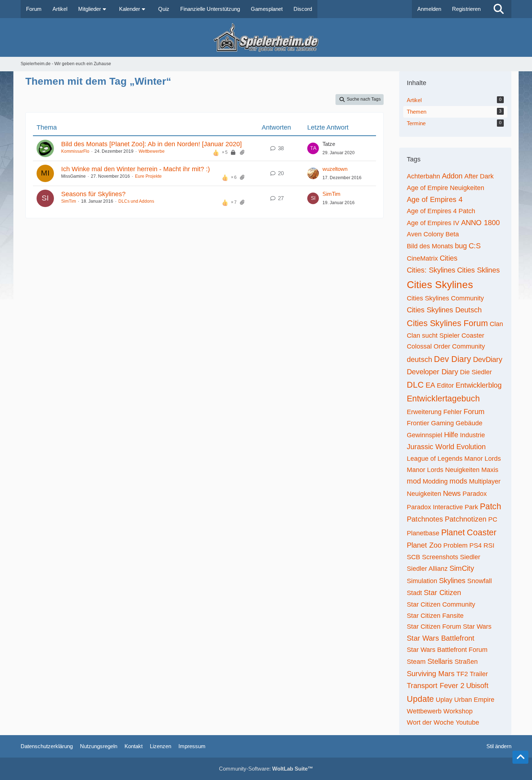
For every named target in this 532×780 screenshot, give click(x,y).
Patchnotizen (465, 519)
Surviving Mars (431, 674)
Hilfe (451, 435)
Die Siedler (476, 372)
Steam (416, 661)
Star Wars (477, 626)
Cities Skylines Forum (447, 323)
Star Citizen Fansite (435, 615)
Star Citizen (442, 592)
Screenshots (440, 557)
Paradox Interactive (435, 507)
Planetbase (423, 533)
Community (468, 346)
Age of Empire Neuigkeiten (445, 187)
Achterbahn (423, 176)
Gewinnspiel (424, 435)
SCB (413, 557)
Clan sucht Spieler (433, 335)
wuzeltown (334, 169)
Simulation (422, 581)
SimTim (68, 201)
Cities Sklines (478, 270)
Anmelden (429, 9)
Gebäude (469, 423)
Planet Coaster (469, 532)
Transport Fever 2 (435, 686)
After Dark (479, 176)
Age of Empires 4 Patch (441, 211)
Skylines (452, 581)
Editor (445, 385)
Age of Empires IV (433, 223)
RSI (489, 545)
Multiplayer (485, 481)
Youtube (467, 722)
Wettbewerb (424, 711)
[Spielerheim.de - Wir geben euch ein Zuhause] (266, 37)
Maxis (489, 469)
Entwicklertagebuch (443, 398)
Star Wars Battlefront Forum (447, 649)
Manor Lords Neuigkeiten (443, 469)
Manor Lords (482, 458)
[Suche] (498, 9)
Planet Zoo (424, 545)
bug (461, 246)
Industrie (472, 435)
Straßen (466, 661)
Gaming (442, 423)
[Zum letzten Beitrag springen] (313, 148)
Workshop (458, 711)
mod (414, 481)
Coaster (472, 335)
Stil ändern (498, 746)
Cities (448, 258)
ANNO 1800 (480, 223)
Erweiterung (424, 412)
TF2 (462, 674)
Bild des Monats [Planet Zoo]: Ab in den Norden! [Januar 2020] (151, 144)
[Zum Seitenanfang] (520, 757)
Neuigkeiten (424, 493)
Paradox (475, 493)
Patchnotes (425, 519)
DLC (415, 384)
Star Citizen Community (441, 604)
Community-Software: (266, 769)
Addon (452, 176)
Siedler (470, 557)
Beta (452, 234)
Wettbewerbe (152, 151)
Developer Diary (432, 372)
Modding (435, 481)
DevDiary (487, 359)
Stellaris (440, 661)
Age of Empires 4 (435, 199)
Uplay (444, 699)
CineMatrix (422, 258)
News (452, 493)
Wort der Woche (430, 722)
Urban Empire (474, 699)
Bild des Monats (430, 246)
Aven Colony (425, 234)
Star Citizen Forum (434, 626)
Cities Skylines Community (445, 298)
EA (430, 385)
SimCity (461, 568)
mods (458, 481)
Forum (474, 412)
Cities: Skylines (431, 270)
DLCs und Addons (136, 201)
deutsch (419, 359)
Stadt (414, 592)
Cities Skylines (440, 284)
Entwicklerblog (479, 385)
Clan (496, 324)
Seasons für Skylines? (93, 194)
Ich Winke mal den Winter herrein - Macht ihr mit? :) (135, 169)
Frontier (418, 423)
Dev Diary (452, 359)
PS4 (475, 545)
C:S (475, 246)
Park (471, 507)
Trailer (479, 674)
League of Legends (435, 458)
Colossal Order (428, 346)
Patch (490, 506)
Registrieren (466, 9)
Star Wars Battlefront (440, 638)
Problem (455, 545)
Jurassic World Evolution (446, 447)
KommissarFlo (75, 151)
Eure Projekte (148, 176)
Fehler (452, 412)
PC (492, 519)
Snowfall (479, 581)
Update (420, 699)
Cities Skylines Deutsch (444, 310)
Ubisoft (477, 686)
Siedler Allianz (427, 568)
